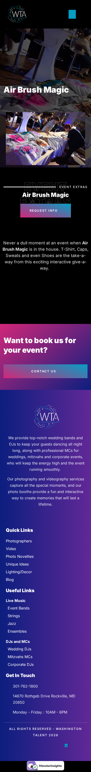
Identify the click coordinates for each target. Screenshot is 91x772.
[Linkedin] (56, 745)
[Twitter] (35, 745)
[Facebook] (25, 745)
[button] (72, 14)
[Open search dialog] (81, 14)
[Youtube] (45, 745)
